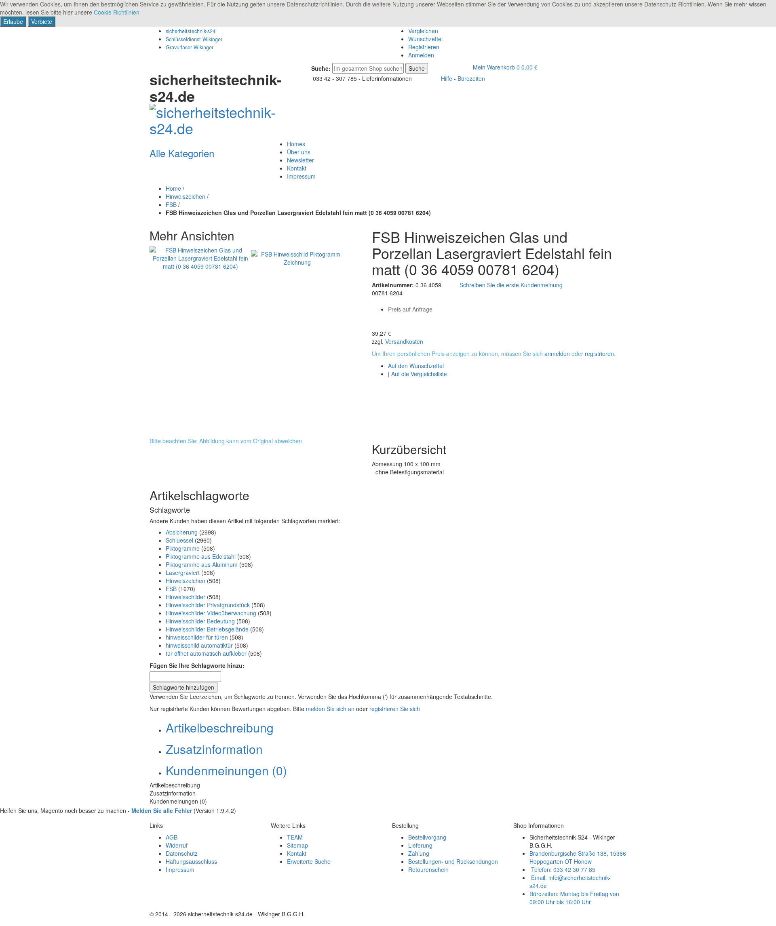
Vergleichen (423, 31)
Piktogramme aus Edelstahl (201, 556)
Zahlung (418, 853)
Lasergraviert (183, 572)
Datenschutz (182, 853)
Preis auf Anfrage (410, 309)
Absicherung (182, 532)
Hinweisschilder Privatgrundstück (208, 605)
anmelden (557, 353)
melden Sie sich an (330, 709)
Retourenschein (428, 869)
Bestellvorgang (427, 837)
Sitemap (297, 845)
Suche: (321, 68)
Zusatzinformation (214, 749)
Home (173, 188)
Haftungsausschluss (191, 861)
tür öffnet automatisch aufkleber (206, 653)
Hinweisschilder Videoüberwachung (211, 613)
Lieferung (420, 845)
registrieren (599, 353)
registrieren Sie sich (394, 709)
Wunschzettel (425, 39)
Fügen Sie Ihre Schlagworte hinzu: (197, 665)
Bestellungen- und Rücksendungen (453, 861)
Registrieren (423, 47)
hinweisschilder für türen (197, 637)
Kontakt (296, 853)
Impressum (180, 869)
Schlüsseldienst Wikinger (194, 39)
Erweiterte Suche (309, 861)
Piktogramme (183, 548)
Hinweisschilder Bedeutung (200, 621)
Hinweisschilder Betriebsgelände (207, 629)
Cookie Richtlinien (116, 12)
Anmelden (421, 55)
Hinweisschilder (185, 597)
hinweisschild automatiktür (199, 645)
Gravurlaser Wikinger (189, 47)
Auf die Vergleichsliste (419, 374)
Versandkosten (404, 341)
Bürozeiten (471, 78)
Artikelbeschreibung (220, 727)
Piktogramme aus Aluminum (202, 564)
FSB (171, 204)
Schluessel (179, 540)
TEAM (295, 837)
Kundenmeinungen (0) (226, 770)
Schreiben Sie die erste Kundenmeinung (511, 285)
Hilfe (446, 78)
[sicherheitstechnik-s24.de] (216, 117)
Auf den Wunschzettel (416, 366)
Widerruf (177, 845)
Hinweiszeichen (185, 196)
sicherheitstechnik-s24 (190, 31)
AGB (171, 837)
